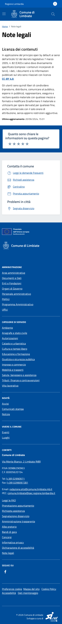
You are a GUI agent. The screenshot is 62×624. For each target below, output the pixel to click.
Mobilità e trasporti (12, 370)
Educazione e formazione (16, 354)
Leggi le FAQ (9, 500)
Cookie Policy (48, 589)
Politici (6, 299)
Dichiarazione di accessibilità (18, 548)
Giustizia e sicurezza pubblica (18, 359)
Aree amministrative (13, 273)
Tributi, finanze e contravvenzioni (21, 380)
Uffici (5, 310)
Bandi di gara (9, 532)
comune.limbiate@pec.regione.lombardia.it (31, 493)
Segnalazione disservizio (15, 516)
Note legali (8, 553)
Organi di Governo (12, 289)
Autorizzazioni (10, 338)
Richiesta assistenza (13, 511)
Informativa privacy (13, 542)
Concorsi (7, 537)
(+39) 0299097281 (17, 483)
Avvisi (5, 404)
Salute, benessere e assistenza (19, 375)
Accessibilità (9, 593)
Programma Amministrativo (17, 304)
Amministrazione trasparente (18, 521)
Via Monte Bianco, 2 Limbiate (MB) (21, 462)
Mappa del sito (31, 589)
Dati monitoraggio (28, 593)
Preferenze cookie (12, 589)
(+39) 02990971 (15, 479)
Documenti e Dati (11, 278)
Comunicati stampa (13, 409)
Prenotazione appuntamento (18, 506)
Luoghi (6, 438)
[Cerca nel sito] (53, 14)
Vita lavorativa (10, 386)
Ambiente (7, 328)
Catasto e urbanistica (14, 343)
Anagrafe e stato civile (14, 333)
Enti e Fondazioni (11, 283)
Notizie (6, 414)
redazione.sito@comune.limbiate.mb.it (30, 489)
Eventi (5, 432)
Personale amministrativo (16, 294)
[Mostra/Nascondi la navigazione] (4, 14)
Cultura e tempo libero (14, 349)
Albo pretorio (9, 527)
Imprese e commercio (14, 365)
